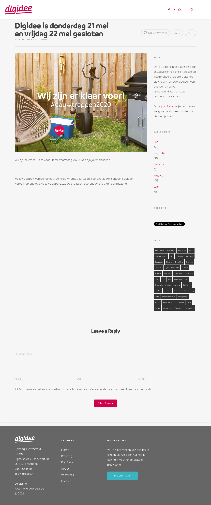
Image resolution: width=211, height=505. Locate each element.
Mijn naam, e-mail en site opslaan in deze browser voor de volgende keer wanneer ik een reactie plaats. (85, 389)
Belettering (182, 250)
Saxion (157, 302)
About (65, 468)
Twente (157, 308)
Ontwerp (176, 285)
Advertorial (170, 250)
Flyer (166, 268)
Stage (189, 302)
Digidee (20, 39)
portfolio (167, 106)
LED (163, 279)
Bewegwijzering (161, 256)
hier (169, 116)
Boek (171, 256)
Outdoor (158, 291)
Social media (167, 302)
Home (65, 449)
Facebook (158, 268)
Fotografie (175, 268)
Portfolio (67, 462)
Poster (157, 296)
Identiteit (167, 273)
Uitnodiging (168, 308)
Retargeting (182, 296)
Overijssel (167, 291)
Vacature (178, 308)
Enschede (189, 262)
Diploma (169, 262)
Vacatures (67, 474)
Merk (186, 279)
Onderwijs (159, 285)
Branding (179, 256)
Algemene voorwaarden (30, 488)
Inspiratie (159, 153)
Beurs (191, 250)
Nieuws (44, 39)
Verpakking (189, 308)
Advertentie (159, 250)
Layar (157, 279)
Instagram (160, 164)
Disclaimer (21, 483)
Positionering (188, 291)
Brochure (189, 256)
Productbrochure (168, 296)
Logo (169, 279)
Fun (156, 142)
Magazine (178, 279)
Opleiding (187, 285)
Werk (157, 186)
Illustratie (178, 273)
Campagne (159, 262)
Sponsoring (179, 302)
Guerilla (185, 268)
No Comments (157, 32)
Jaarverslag (188, 273)
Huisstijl (158, 273)
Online (168, 285)
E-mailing (179, 262)
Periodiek (177, 291)
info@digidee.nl (24, 473)
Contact (66, 481)
